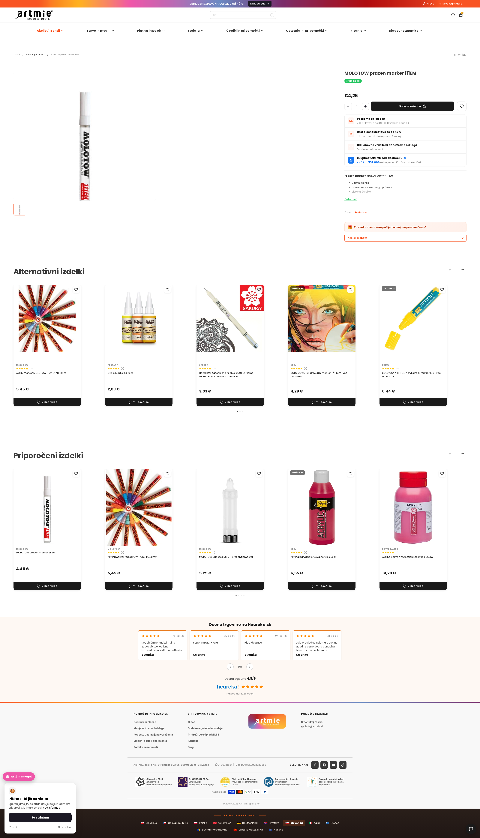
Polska (200, 823)
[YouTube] (333, 765)
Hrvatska (271, 823)
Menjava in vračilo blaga (149, 728)
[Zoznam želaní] (453, 15)
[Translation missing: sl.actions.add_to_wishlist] (76, 289)
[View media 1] (20, 209)
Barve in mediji (98, 30)
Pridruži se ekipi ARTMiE (203, 734)
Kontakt (193, 740)
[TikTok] (342, 765)
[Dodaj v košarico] (47, 402)
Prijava (430, 3)
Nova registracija (452, 3)
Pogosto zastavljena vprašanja (153, 734)
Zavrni (13, 827)
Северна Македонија (248, 830)
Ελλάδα (332, 823)
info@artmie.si (314, 726)
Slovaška (149, 823)
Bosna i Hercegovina (212, 830)
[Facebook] (315, 765)
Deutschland (247, 823)
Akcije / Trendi (48, 30)
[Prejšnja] (230, 666)
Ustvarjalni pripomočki (305, 30)
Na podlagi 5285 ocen (240, 693)
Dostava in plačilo (145, 722)
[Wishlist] (461, 106)
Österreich (222, 823)
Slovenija (294, 823)
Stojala (194, 30)
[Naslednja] (249, 666)
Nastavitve (64, 827)
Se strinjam (40, 817)
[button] (237, 411)
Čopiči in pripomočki (243, 30)
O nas (191, 722)
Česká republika (175, 823)
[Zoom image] (85, 142)
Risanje (356, 30)
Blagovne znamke (403, 30)
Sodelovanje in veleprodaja (205, 728)
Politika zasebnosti (146, 747)
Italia (314, 823)
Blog (191, 747)
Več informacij (52, 808)
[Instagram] (324, 765)
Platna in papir (149, 30)
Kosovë (276, 830)
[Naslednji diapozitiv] (74, 323)
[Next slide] (463, 270)
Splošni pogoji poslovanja (150, 740)
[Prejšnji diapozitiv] (20, 323)
